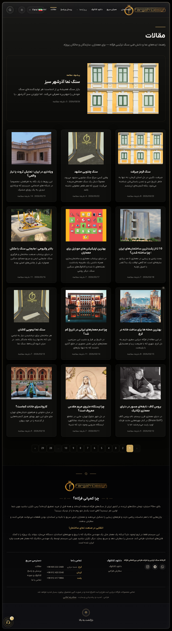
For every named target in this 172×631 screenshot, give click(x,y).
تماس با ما (36, 580)
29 (42, 448)
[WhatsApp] (162, 567)
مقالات (53, 9)
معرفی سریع (112, 9)
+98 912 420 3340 (55, 572)
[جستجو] (10, 9)
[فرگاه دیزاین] (144, 10)
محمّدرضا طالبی (69, 597)
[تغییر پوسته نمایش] (21, 10)
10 (65, 448)
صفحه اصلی (126, 9)
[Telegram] (155, 567)
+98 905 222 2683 (55, 567)
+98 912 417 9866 (55, 578)
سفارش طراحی (115, 570)
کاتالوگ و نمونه (34, 575)
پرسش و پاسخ (66, 9)
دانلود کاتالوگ (96, 9)
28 (50, 448)
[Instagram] (148, 567)
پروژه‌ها (83, 9)
